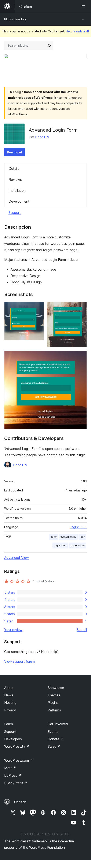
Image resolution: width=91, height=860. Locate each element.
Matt (10, 768)
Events (53, 731)
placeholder (77, 545)
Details (14, 168)
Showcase (56, 688)
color (53, 536)
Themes (54, 695)
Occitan (20, 802)
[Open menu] (84, 6)
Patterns (54, 710)
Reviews (15, 179)
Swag (54, 746)
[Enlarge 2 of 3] (81, 307)
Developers (13, 739)
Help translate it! (77, 31)
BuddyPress (15, 783)
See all (82, 630)
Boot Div (42, 137)
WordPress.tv (16, 746)
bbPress (12, 775)
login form (60, 545)
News (8, 695)
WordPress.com (18, 760)
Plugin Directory (15, 19)
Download (14, 152)
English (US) (78, 527)
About (9, 688)
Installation (17, 190)
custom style (68, 536)
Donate (55, 739)
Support (14, 212)
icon (82, 536)
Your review (13, 630)
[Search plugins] (49, 45)
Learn (8, 724)
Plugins (53, 702)
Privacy (10, 710)
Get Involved (58, 724)
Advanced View (16, 557)
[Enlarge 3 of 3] (81, 356)
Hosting (10, 702)
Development (19, 201)
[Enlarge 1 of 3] (38, 307)
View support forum (19, 661)
